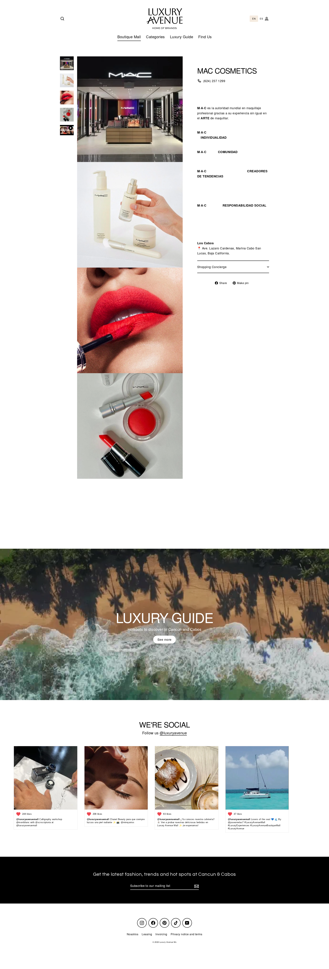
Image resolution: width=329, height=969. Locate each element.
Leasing (147, 934)
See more (164, 639)
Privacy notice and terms (186, 934)
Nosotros (132, 934)
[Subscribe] (196, 886)
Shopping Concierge (212, 266)
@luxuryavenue (173, 732)
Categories (155, 36)
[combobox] (254, 19)
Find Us (205, 36)
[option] (261, 19)
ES (261, 18)
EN (253, 18)
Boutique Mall (129, 36)
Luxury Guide (181, 36)
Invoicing (161, 934)
